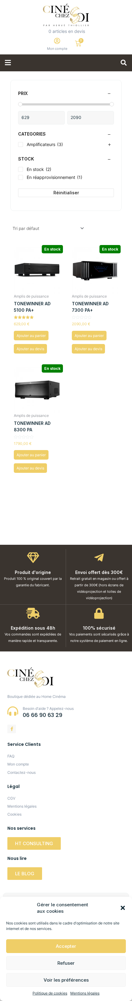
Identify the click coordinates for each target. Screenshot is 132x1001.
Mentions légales (84, 993)
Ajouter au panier (31, 335)
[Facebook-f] (11, 729)
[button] (123, 908)
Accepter (66, 946)
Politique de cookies (50, 993)
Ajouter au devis (30, 348)
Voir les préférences (66, 980)
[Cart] (78, 43)
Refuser (66, 963)
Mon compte (57, 48)
